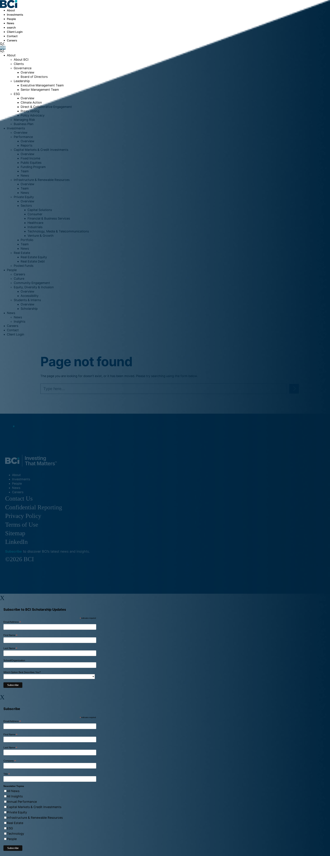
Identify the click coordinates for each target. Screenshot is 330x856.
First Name (10, 635)
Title (6, 774)
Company (9, 760)
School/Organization (14, 660)
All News (13, 791)
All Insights (15, 796)
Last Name (10, 648)
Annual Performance (22, 801)
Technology (15, 833)
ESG (10, 828)
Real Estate (15, 823)
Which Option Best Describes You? (22, 672)
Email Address (12, 622)
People (12, 839)
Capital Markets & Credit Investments (34, 807)
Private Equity (17, 812)
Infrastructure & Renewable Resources (35, 817)
